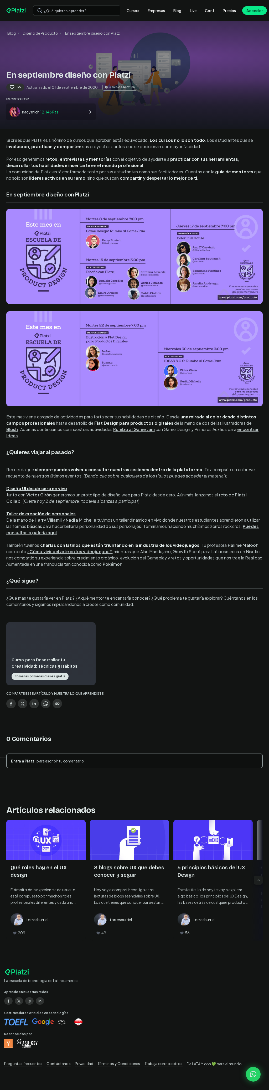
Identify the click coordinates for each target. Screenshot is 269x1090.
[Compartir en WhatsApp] (45, 703)
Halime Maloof (243, 545)
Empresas (156, 10)
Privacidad (84, 1063)
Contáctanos (58, 1063)
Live (193, 10)
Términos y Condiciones (118, 1063)
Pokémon (113, 564)
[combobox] (76, 10)
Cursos (133, 10)
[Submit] (40, 10)
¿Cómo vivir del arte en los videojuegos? (69, 551)
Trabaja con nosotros (163, 1063)
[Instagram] (29, 1001)
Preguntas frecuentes (23, 1063)
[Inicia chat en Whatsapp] (253, 1074)
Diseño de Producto (40, 33)
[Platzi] (16, 10)
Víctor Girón (39, 494)
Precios (229, 10)
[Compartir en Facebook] (11, 703)
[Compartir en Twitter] (22, 703)
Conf (209, 10)
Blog (177, 10)
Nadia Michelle (81, 520)
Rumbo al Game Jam (134, 429)
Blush (12, 429)
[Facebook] (8, 1001)
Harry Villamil (48, 520)
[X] (19, 1001)
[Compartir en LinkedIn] (34, 703)
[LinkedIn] (40, 1001)
